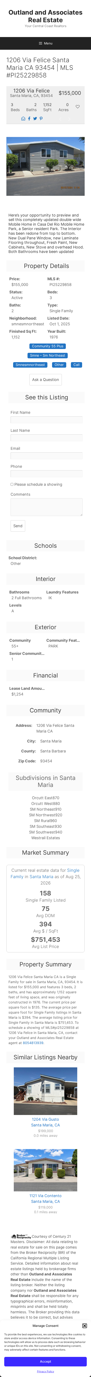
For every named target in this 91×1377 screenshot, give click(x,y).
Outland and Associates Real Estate (45, 16)
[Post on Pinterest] (41, 119)
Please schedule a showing (37, 484)
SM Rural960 (45, 820)
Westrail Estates (45, 838)
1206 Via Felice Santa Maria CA (55, 728)
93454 (46, 761)
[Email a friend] (23, 119)
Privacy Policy (45, 1371)
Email (15, 448)
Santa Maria (51, 741)
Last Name (20, 430)
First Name (20, 412)
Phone (16, 466)
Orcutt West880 (45, 803)
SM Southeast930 (46, 826)
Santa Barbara (53, 751)
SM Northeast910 (45, 809)
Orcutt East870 (45, 798)
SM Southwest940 (45, 832)
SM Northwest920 (45, 815)
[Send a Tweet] (35, 119)
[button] (85, 1326)
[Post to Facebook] (29, 119)
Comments (20, 494)
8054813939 (33, 1043)
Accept (45, 1361)
